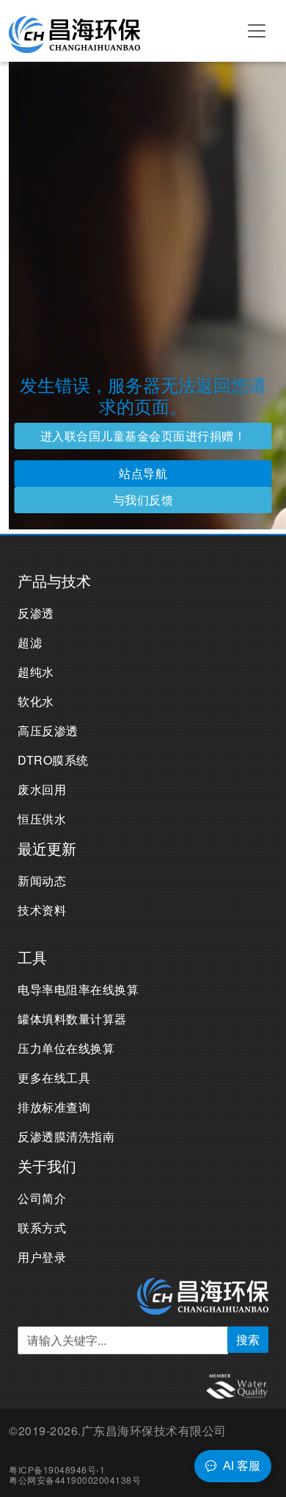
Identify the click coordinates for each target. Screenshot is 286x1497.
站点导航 (143, 473)
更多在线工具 (54, 1077)
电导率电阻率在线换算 (78, 989)
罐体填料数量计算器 (72, 1018)
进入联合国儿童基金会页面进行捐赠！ (143, 435)
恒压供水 (42, 818)
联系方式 (42, 1227)
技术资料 (42, 909)
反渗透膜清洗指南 (66, 1136)
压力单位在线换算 (66, 1048)
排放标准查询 (54, 1106)
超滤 (30, 642)
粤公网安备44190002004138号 (75, 1479)
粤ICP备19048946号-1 (57, 1469)
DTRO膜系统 (53, 759)
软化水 (36, 701)
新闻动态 (42, 880)
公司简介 (42, 1198)
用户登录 (42, 1256)
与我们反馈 (143, 499)
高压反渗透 (48, 730)
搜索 (248, 1339)
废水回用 (42, 789)
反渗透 (36, 612)
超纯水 (36, 671)
